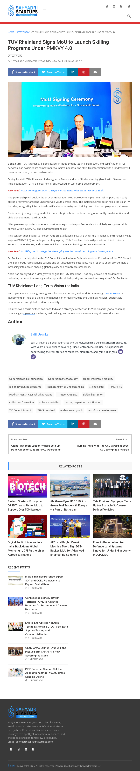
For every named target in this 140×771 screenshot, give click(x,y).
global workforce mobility (98, 378)
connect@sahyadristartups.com (34, 741)
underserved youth (71, 410)
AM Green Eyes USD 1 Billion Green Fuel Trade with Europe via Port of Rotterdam (68, 505)
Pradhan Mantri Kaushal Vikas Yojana (30, 394)
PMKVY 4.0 (115, 386)
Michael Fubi (96, 386)
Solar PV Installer (49, 402)
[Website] (33, 356)
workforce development (102, 410)
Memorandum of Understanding (65, 386)
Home (11, 32)
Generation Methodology (63, 378)
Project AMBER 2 (68, 394)
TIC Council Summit (20, 410)
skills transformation (21, 402)
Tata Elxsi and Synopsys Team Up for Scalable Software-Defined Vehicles (112, 505)
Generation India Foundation (26, 378)
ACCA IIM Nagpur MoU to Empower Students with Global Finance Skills (62, 190)
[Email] (120, 351)
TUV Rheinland (112, 293)
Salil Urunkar (66, 61)
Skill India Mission (93, 394)
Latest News (23, 32)
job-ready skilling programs (25, 386)
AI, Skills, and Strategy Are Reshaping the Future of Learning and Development (67, 251)
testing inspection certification (83, 402)
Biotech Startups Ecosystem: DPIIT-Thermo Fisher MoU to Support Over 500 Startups (26, 505)
